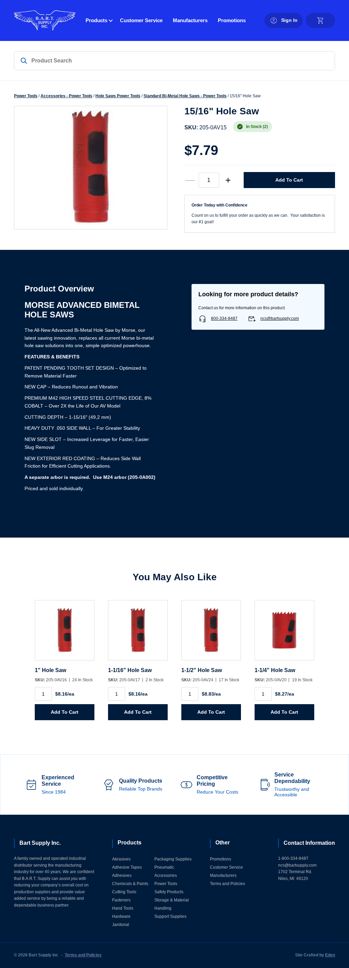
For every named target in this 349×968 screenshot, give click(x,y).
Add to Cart (289, 180)
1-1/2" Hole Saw (201, 670)
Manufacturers (190, 20)
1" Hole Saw (50, 670)
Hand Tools (122, 908)
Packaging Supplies (173, 859)
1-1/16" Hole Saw (130, 670)
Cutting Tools (124, 891)
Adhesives (122, 875)
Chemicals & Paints (130, 883)
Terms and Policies (227, 883)
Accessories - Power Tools (66, 96)
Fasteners (121, 900)
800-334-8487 (224, 318)
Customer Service (141, 20)
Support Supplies (170, 916)
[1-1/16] (138, 633)
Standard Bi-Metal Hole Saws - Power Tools (185, 96)
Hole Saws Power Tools (117, 96)
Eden (330, 955)
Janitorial (120, 924)
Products (96, 20)
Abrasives (121, 859)
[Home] (44, 20)
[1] (64, 633)
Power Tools (25, 96)
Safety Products (168, 891)
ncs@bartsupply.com (279, 318)
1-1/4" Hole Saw (275, 670)
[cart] (320, 20)
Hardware (121, 916)
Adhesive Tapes (127, 867)
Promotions (232, 20)
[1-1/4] (284, 633)
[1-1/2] (211, 633)
